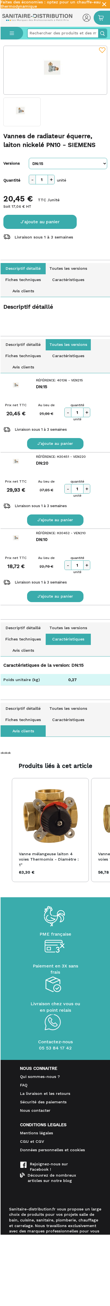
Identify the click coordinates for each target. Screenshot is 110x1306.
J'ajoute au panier (40, 221)
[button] (6, 830)
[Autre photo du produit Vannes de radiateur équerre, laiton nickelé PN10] (22, 112)
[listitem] (50, 830)
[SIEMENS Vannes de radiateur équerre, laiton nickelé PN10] (55, 70)
